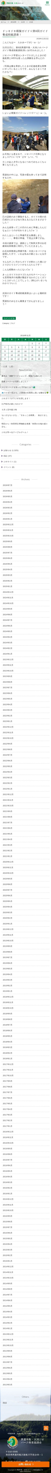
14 (25, 351)
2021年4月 (7, 839)
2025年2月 (7, 581)
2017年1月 (7, 1126)
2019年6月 (7, 963)
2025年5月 (7, 564)
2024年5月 (7, 631)
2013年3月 (7, 1385)
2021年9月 (7, 811)
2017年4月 (7, 1109)
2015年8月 (7, 1222)
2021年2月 (7, 851)
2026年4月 (7, 502)
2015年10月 (8, 1210)
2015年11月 (8, 1205)
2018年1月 (7, 1059)
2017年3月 (7, 1115)
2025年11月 (8, 530)
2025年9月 (7, 541)
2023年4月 (7, 704)
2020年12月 (8, 862)
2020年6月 (7, 895)
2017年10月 (8, 1075)
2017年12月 (8, 1064)
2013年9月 (7, 1351)
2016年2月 (7, 1188)
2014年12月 (8, 1267)
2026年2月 (7, 513)
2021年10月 (8, 806)
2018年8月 (7, 1019)
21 (25, 355)
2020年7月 (7, 890)
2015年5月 (7, 1238)
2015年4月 (7, 1244)
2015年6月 (7, 1233)
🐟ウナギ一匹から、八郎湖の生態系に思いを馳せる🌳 (25, 393)
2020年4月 (7, 907)
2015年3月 (7, 1250)
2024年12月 (8, 592)
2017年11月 (8, 1070)
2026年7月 (7, 485)
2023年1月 (7, 721)
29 (32, 359)
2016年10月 (8, 1143)
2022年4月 (7, 772)
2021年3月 (7, 845)
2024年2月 (7, 648)
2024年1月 (7, 654)
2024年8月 (7, 615)
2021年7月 (7, 823)
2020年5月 (7, 901)
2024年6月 (7, 626)
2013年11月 (8, 1340)
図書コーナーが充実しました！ (15, 381)
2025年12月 (8, 524)
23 (39, 355)
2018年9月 (7, 1014)
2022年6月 (7, 761)
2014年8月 (7, 1289)
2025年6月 (7, 558)
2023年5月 (7, 699)
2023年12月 (8, 659)
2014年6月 (7, 1300)
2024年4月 (7, 637)
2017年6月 (7, 1098)
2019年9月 (7, 946)
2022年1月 (7, 789)
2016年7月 (7, 1160)
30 (39, 359)
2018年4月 (7, 1042)
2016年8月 (7, 1154)
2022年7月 (7, 755)
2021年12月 (8, 794)
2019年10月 (8, 941)
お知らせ (7, 450)
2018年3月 (7, 1047)
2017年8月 (7, 1087)
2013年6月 (7, 1368)
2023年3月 (7, 710)
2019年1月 (7, 991)
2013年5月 (7, 1373)
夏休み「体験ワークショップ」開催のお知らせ (22, 376)
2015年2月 (7, 1255)
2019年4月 (7, 974)
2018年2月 (7, 1053)
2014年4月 (7, 1312)
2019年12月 (8, 929)
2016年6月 (7, 1165)
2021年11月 (8, 800)
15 (32, 351)
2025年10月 (8, 536)
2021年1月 (7, 856)
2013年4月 (7, 1379)
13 (19, 351)
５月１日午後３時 (9, 410)
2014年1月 (7, 1328)
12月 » (11, 366)
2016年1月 (7, 1194)
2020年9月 (7, 879)
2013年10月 (8, 1345)
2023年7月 (7, 688)
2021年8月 (7, 817)
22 (32, 355)
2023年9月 (7, 676)
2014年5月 (7, 1306)
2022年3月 (7, 778)
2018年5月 (7, 1036)
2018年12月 (8, 997)
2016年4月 (7, 1177)
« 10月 (4, 366)
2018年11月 (8, 1002)
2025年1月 (7, 586)
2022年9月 (7, 744)
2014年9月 (7, 1283)
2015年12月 (8, 1199)
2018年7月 (7, 1025)
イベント (7, 467)
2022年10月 (8, 738)
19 (12, 355)
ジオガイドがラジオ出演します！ (16, 398)
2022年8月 (7, 749)
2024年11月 (8, 598)
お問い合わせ (25, 1464)
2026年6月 (7, 491)
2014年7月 (7, 1295)
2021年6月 (7, 828)
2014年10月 (8, 1278)
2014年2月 (7, 1323)
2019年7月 (7, 957)
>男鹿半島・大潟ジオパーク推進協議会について (25, 1434)
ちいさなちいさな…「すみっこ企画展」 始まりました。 (25, 416)
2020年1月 (7, 924)
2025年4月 (7, 569)
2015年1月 (7, 1261)
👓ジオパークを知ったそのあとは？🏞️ (18, 387)
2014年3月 (7, 1317)
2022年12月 (8, 727)
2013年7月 (7, 1362)
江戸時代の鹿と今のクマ (12, 404)
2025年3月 (7, 575)
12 (12, 351)
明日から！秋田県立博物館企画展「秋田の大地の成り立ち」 (25, 425)
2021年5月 (7, 834)
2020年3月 (7, 912)
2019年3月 (7, 980)
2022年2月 (7, 783)
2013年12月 (8, 1334)
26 (12, 359)
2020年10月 (8, 873)
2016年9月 (7, 1149)
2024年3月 (7, 643)
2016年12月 (8, 1132)
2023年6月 (7, 693)
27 (19, 359)
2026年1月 (7, 519)
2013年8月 (7, 1357)
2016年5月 (7, 1171)
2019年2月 (7, 986)
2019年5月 (7, 969)
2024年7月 (7, 620)
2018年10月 (8, 1008)
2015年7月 (7, 1227)
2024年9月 (7, 609)
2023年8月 (7, 682)
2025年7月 (7, 553)
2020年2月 (7, 918)
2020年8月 (7, 884)
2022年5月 (7, 766)
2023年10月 (8, 671)
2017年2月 (7, 1120)
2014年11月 (8, 1272)
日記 (5, 456)
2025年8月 (7, 547)
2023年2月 (7, 716)
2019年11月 (8, 935)
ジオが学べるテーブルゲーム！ (15, 432)
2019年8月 (7, 952)
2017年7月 (7, 1092)
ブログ (12, 323)
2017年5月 (7, 1103)
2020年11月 (8, 867)
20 (19, 355)
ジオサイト (8, 462)
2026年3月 (7, 508)
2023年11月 (8, 665)
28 (25, 359)
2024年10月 (8, 603)
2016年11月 (8, 1137)
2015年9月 (7, 1216)
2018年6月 (7, 1030)
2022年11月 (8, 732)
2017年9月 (7, 1081)
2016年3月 (7, 1182)
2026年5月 (7, 496)
